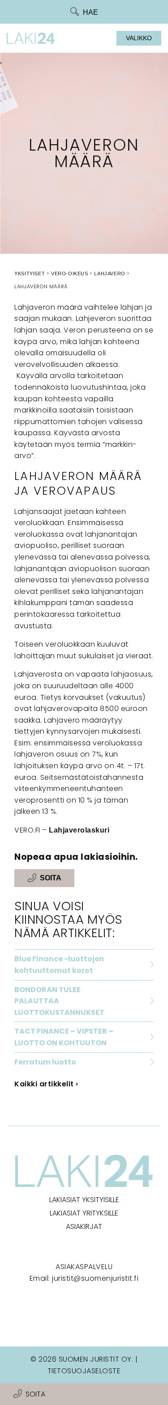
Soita (35, 1394)
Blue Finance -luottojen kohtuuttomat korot (59, 965)
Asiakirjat (84, 1226)
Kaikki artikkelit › (46, 1084)
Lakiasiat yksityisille (84, 1200)
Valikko (139, 38)
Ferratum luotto (45, 1062)
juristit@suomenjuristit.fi (95, 1278)
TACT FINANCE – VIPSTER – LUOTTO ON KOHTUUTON (63, 1037)
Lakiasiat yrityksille (84, 1213)
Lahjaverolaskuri (79, 830)
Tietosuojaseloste (84, 1371)
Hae (90, 12)
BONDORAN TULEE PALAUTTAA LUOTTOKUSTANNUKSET (59, 1001)
